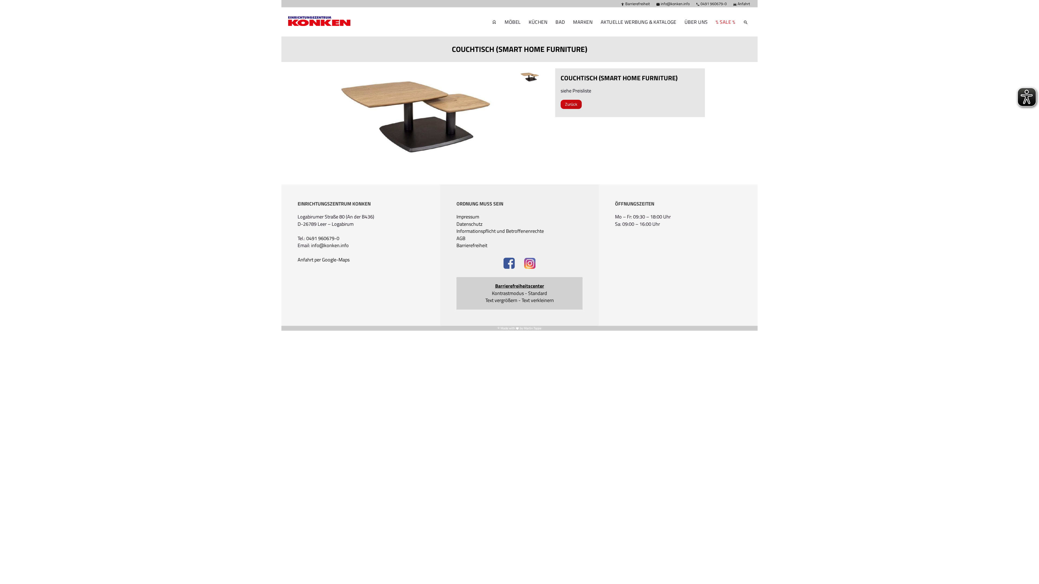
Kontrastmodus (508, 293)
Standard (537, 293)
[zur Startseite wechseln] (494, 22)
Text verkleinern (538, 300)
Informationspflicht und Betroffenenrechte (500, 231)
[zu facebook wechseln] (509, 264)
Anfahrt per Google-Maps (324, 259)
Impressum (467, 216)
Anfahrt (741, 3)
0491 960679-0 (711, 3)
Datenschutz (469, 224)
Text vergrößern (501, 300)
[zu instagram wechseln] (530, 264)
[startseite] (316, 13)
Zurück (571, 104)
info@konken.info (673, 3)
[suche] (745, 22)
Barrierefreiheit (635, 3)
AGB (460, 238)
